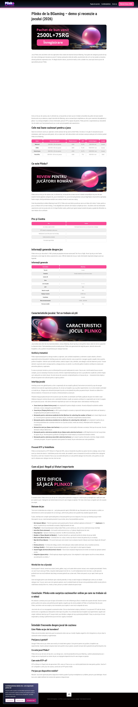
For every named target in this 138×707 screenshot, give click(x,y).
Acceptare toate (31, 700)
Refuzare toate (20, 700)
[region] (20, 693)
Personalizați (10, 700)
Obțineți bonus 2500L (126, 4)
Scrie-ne (114, 4)
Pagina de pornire (95, 4)
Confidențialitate (106, 4)
